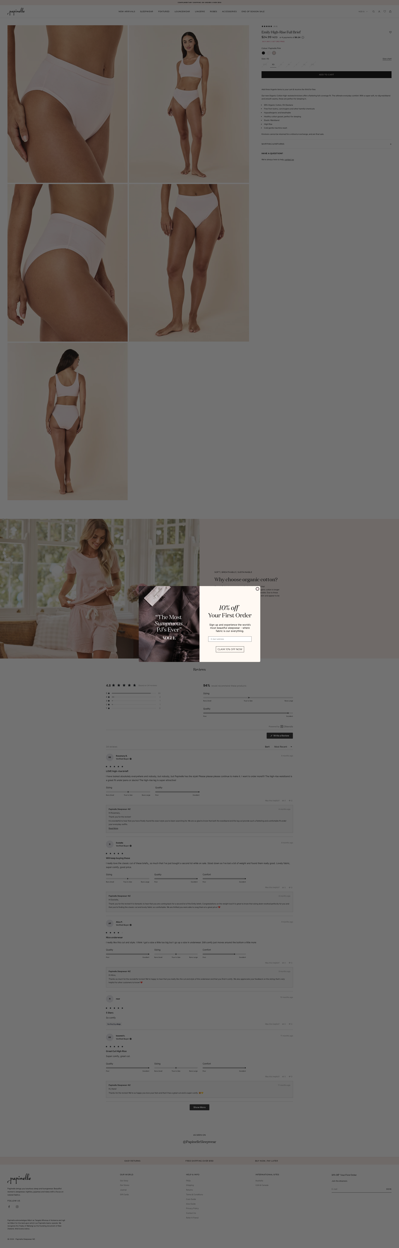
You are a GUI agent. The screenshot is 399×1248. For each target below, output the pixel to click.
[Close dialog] (257, 588)
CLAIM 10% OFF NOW (230, 649)
